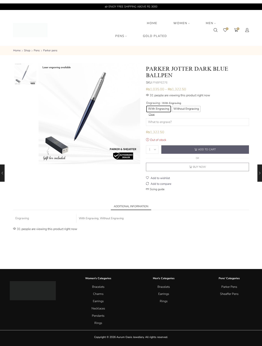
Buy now (199, 167)
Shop (27, 50)
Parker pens (50, 50)
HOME (152, 23)
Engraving (153, 103)
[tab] (131, 206)
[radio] (159, 109)
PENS (119, 36)
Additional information (131, 206)
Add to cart (207, 149)
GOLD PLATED (155, 36)
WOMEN (180, 23)
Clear (152, 114)
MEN (209, 23)
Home (17, 50)
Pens (37, 50)
